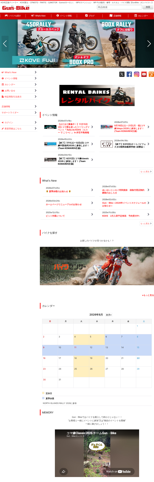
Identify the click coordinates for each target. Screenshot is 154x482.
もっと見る (144, 171)
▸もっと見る (148, 295)
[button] (5, 44)
